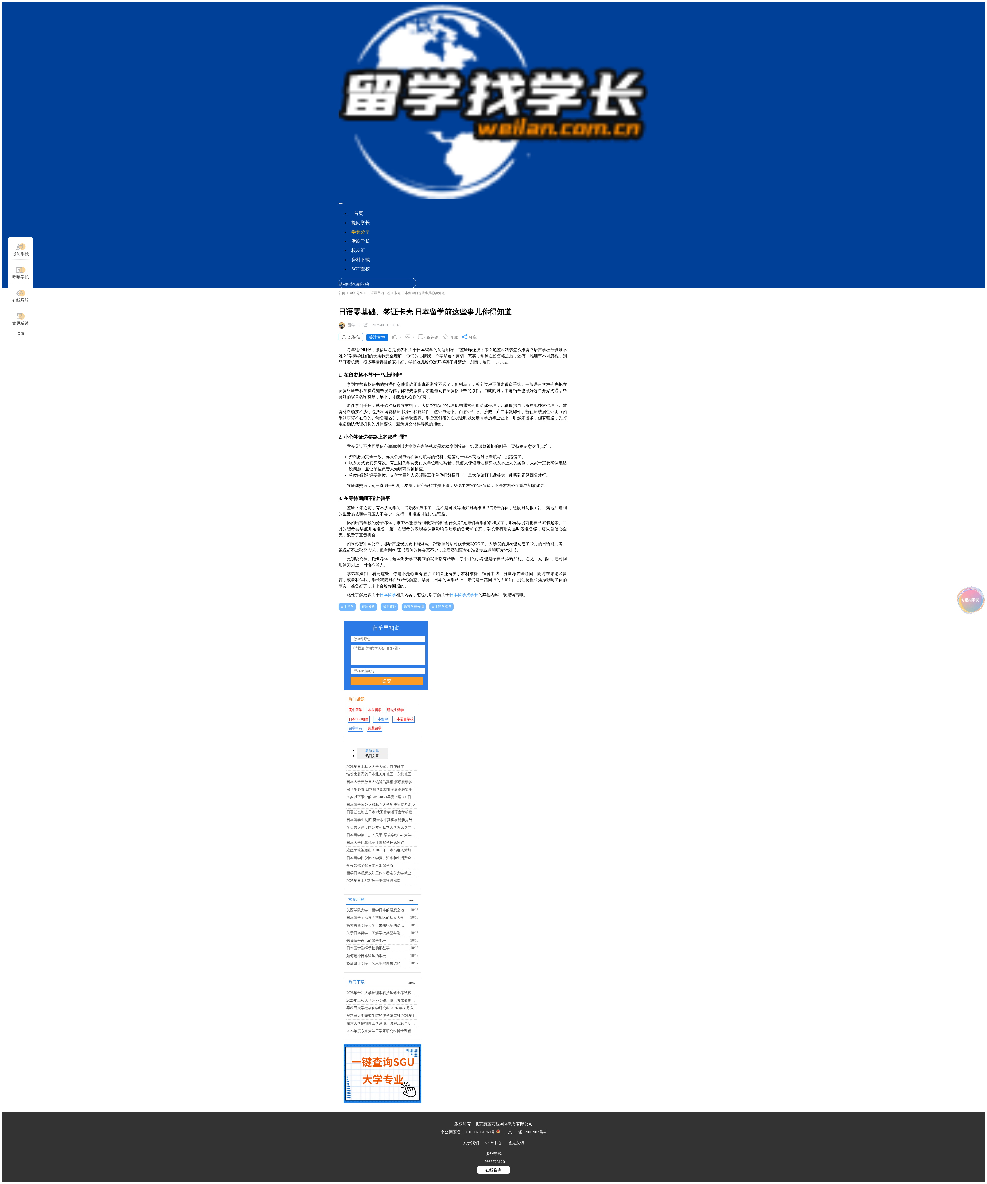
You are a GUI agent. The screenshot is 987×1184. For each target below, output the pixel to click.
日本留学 (388, 595)
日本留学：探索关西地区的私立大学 (375, 918)
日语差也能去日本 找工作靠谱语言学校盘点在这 (382, 812)
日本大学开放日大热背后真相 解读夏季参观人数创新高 (382, 782)
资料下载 (360, 259)
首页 (358, 213)
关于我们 (471, 1143)
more (411, 900)
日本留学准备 (442, 606)
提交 (387, 681)
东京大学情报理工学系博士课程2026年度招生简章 (382, 1023)
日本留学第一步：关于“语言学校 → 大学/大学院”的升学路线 (382, 835)
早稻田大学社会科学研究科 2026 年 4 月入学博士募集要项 (382, 1008)
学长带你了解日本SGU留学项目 (371, 865)
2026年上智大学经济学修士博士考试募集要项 (382, 1000)
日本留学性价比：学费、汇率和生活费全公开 (382, 858)
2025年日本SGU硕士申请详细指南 (373, 881)
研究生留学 (395, 710)
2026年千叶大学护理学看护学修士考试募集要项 (382, 993)
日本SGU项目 (359, 719)
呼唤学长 (20, 277)
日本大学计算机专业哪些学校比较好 (375, 843)
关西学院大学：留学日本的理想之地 (375, 910)
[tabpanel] (382, 793)
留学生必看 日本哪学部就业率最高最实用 (379, 789)
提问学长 (360, 222)
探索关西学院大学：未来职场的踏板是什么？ (376, 925)
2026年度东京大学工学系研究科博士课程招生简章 (382, 1031)
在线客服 (20, 300)
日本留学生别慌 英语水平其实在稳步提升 (379, 820)
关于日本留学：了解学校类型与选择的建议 (376, 933)
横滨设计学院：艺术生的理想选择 (373, 963)
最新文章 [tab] (372, 750)
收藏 (453, 337)
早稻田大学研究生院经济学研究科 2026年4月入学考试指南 (382, 1016)
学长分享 (360, 231)
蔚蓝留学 (374, 728)
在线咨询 (493, 1170)
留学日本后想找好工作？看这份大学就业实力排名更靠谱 (382, 873)
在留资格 (368, 606)
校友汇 (358, 250)
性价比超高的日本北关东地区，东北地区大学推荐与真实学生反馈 (382, 774)
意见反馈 (20, 323)
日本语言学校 (404, 719)
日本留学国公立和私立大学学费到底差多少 (380, 805)
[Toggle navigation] (341, 203)
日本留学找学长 (464, 595)
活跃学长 (360, 241)
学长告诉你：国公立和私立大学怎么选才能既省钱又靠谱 (382, 827)
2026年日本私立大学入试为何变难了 (375, 766)
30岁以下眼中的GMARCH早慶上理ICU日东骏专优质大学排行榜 (382, 797)
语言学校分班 (414, 606)
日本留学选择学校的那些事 (368, 948)
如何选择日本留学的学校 (366, 956)
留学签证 (389, 606)
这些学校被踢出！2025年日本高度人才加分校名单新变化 (382, 850)
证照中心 (494, 1143)
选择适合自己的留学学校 (366, 941)
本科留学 (374, 710)
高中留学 (355, 710)
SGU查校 (360, 268)
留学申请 (355, 728)
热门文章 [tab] (372, 756)
